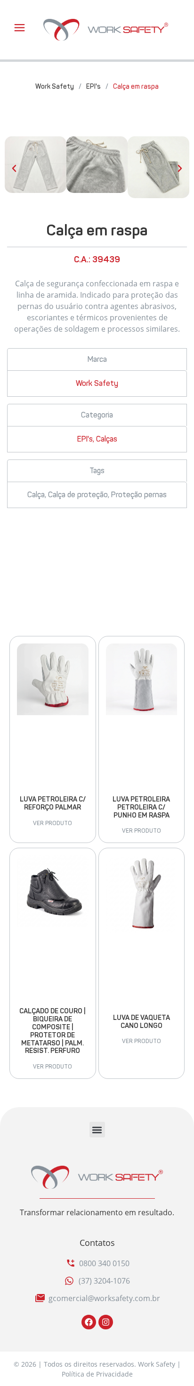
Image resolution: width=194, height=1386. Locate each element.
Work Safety (54, 87)
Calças (106, 438)
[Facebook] (88, 1322)
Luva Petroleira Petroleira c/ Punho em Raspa (141, 807)
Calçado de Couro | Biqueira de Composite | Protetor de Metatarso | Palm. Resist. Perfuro (52, 1031)
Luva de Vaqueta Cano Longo (141, 1022)
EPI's (93, 87)
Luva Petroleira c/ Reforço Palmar (53, 803)
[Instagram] (105, 1322)
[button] (14, 168)
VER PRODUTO (52, 823)
